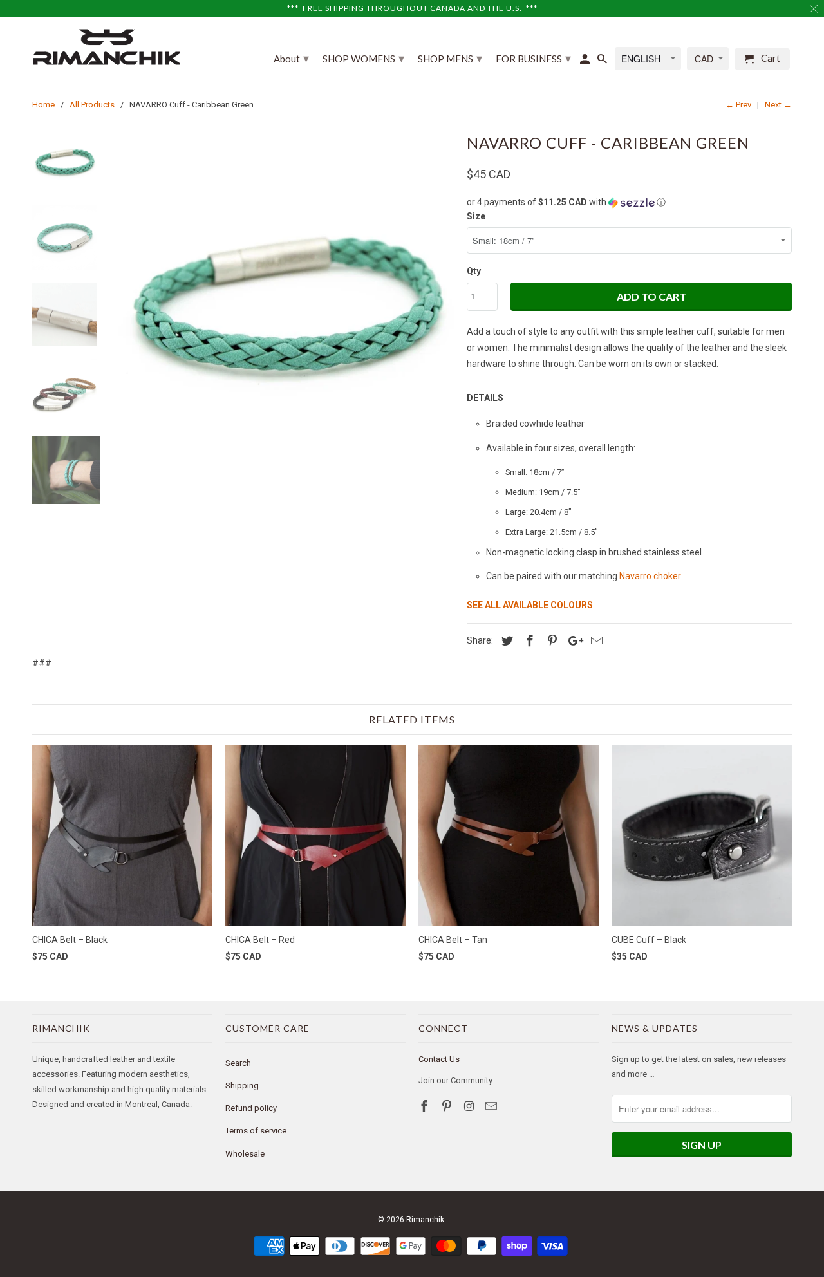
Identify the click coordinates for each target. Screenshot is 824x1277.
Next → (778, 104)
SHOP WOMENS (363, 58)
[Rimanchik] (106, 46)
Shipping (242, 1085)
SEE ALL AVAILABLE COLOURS (530, 605)
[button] (629, 202)
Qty (474, 271)
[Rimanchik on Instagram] (471, 1106)
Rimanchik (425, 1219)
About (291, 58)
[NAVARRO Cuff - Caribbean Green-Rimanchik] (285, 297)
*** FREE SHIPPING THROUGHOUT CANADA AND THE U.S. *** (412, 8)
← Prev (738, 104)
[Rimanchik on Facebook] (425, 1106)
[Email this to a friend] (595, 641)
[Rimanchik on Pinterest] (448, 1106)
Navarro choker (650, 576)
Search (238, 1063)
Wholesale (245, 1154)
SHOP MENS (450, 58)
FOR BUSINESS (533, 58)
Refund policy (251, 1108)
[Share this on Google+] (572, 641)
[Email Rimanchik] (492, 1106)
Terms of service (255, 1130)
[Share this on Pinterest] (550, 641)
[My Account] (586, 61)
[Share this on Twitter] (505, 641)
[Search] (603, 61)
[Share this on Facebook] (528, 641)
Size (476, 216)
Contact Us (439, 1059)
